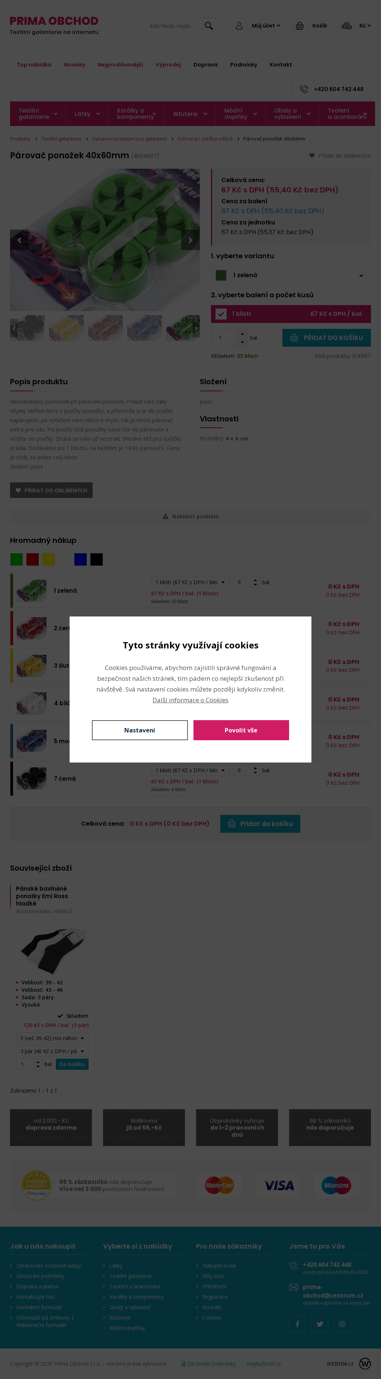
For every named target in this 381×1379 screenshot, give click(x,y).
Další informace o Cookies (190, 700)
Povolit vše (241, 730)
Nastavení (139, 730)
